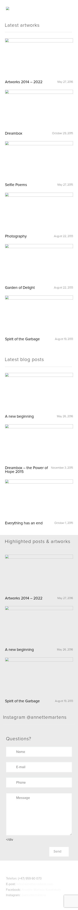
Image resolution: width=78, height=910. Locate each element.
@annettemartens (33, 895)
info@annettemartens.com (34, 884)
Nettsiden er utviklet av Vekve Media (39, 900)
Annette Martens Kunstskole (41, 890)
